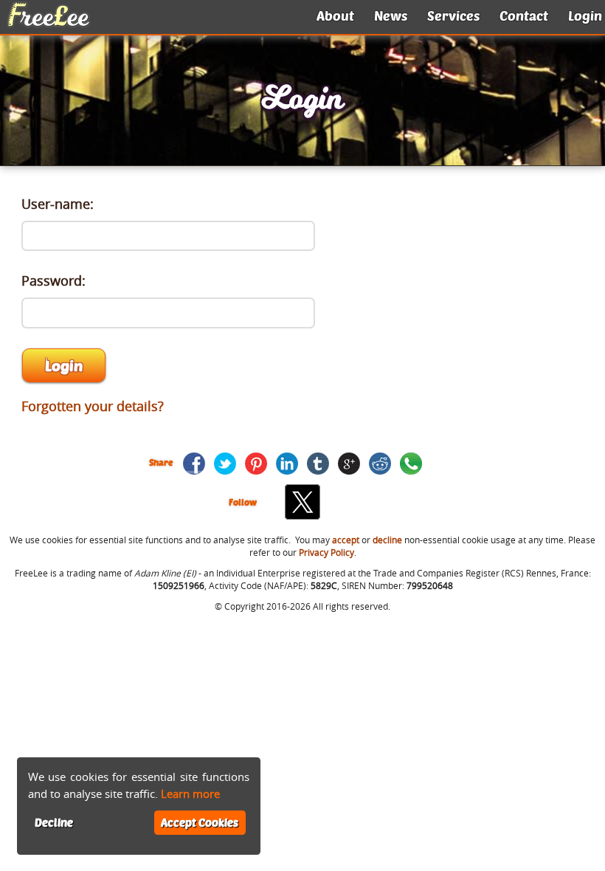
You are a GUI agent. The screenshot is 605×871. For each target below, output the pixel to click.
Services (453, 15)
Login (585, 15)
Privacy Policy (326, 552)
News (390, 15)
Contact (523, 15)
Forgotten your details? (92, 406)
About (335, 15)
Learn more (190, 793)
